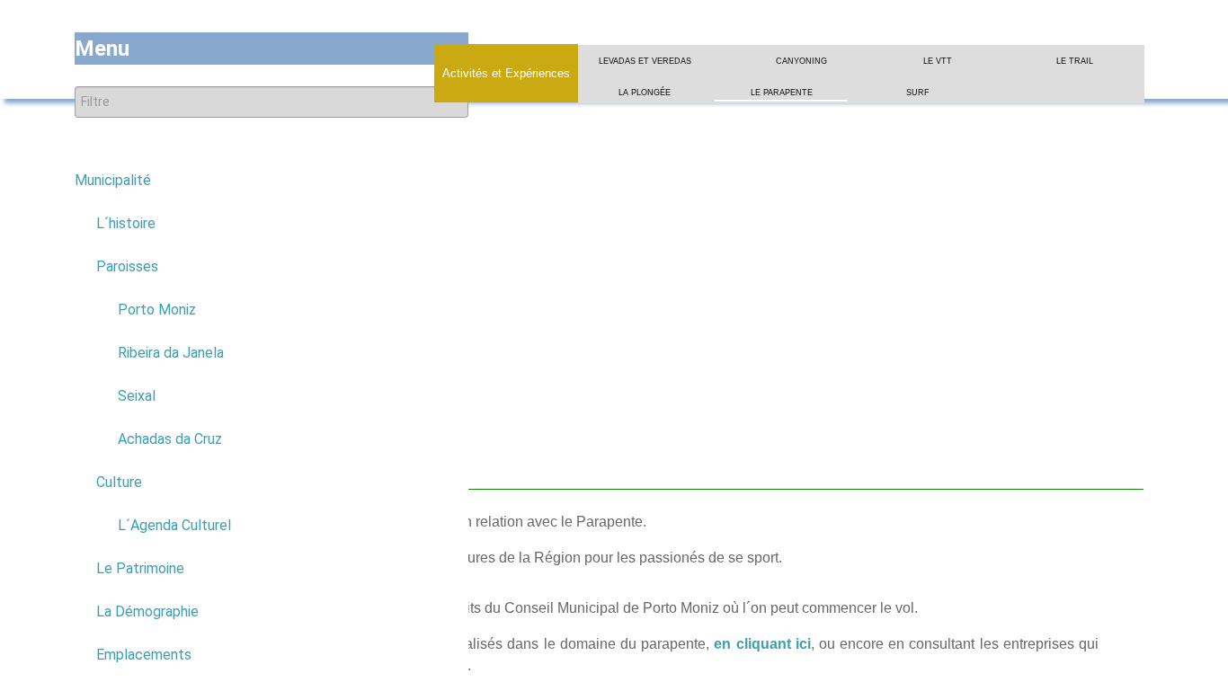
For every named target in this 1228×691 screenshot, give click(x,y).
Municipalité (115, 180)
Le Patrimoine (140, 568)
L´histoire (126, 223)
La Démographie (147, 611)
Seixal (137, 395)
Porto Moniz (157, 309)
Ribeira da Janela (171, 352)
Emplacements (143, 654)
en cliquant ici (762, 643)
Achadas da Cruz (170, 438)
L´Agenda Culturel (174, 525)
